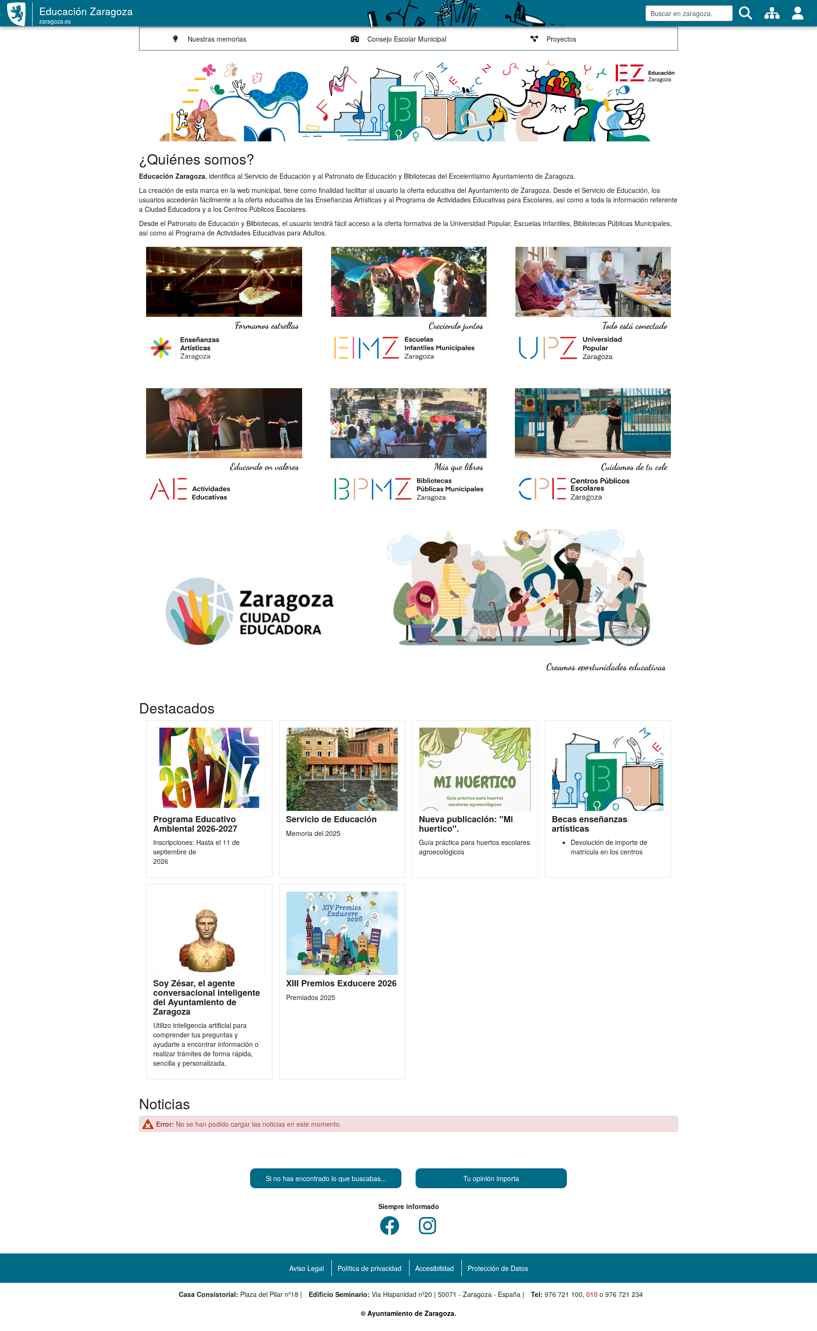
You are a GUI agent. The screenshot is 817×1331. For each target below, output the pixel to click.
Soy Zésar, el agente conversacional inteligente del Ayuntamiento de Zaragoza (206, 997)
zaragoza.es (55, 21)
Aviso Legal (306, 1268)
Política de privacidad (369, 1268)
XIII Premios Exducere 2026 (341, 983)
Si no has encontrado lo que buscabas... (326, 1178)
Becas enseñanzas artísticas (589, 824)
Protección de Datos (498, 1268)
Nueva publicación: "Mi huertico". (466, 824)
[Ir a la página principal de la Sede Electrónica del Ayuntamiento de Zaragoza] (20, 14)
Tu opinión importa (491, 1178)
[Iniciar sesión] (798, 13)
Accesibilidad (434, 1268)
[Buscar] (745, 13)
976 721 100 (563, 1294)
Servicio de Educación (331, 819)
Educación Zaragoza (86, 11)
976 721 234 (624, 1294)
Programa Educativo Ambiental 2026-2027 (195, 824)
